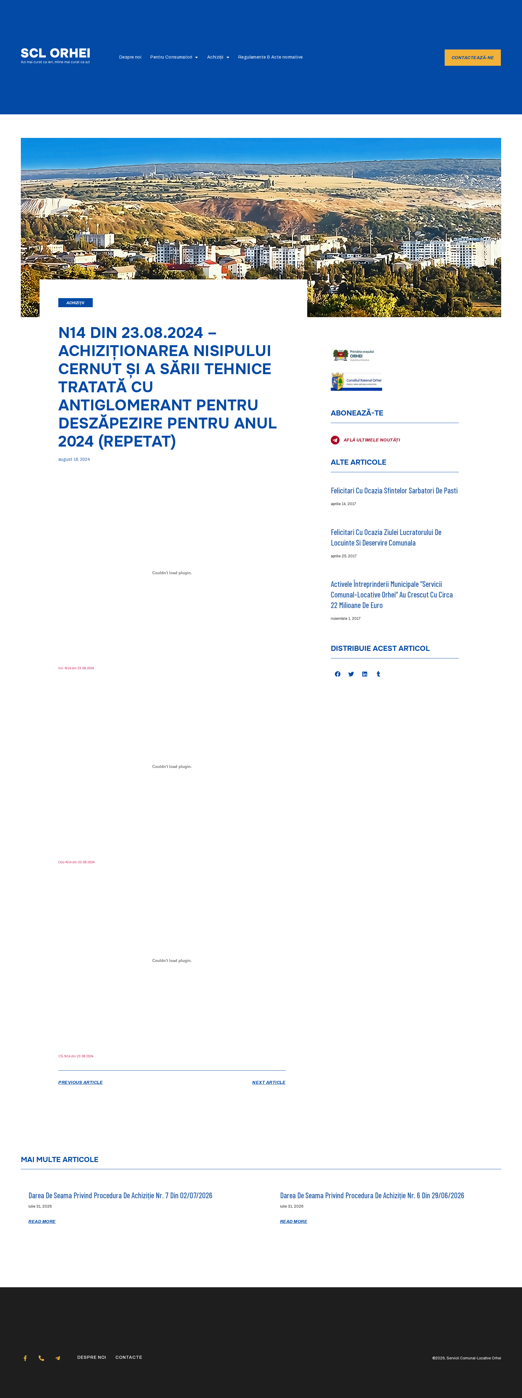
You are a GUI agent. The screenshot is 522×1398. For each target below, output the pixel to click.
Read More (42, 1221)
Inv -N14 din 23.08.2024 (76, 668)
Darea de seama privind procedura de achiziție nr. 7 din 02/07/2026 (120, 1195)
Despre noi (130, 57)
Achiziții (215, 57)
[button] (337, 674)
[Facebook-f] (25, 1358)
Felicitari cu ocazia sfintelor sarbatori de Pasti (394, 490)
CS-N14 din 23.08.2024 (75, 1056)
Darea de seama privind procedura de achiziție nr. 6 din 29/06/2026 (372, 1195)
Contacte (128, 1357)
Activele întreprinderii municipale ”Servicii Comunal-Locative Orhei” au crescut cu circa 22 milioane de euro (392, 594)
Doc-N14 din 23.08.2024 (76, 862)
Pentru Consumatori (171, 57)
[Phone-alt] (41, 1358)
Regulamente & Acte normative (270, 57)
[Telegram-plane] (57, 1358)
